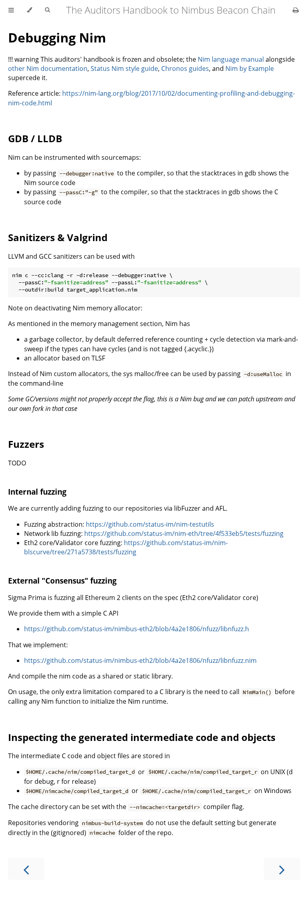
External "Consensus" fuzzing (62, 581)
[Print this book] (296, 10)
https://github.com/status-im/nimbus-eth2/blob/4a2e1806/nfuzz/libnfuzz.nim (140, 660)
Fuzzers (26, 444)
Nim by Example (249, 68)
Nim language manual (231, 59)
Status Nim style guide (124, 68)
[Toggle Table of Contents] (11, 10)
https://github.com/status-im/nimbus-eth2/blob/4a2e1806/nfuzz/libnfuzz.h (136, 628)
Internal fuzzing (37, 492)
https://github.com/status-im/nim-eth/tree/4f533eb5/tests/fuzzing (184, 533)
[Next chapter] (282, 869)
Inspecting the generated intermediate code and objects (142, 737)
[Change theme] (29, 10)
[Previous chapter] (26, 869)
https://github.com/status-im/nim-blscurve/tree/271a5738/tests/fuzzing (126, 547)
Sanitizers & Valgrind (57, 237)
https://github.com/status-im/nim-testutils (150, 524)
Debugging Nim (57, 37)
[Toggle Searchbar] (47, 10)
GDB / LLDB (35, 138)
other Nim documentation (47, 68)
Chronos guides (185, 68)
